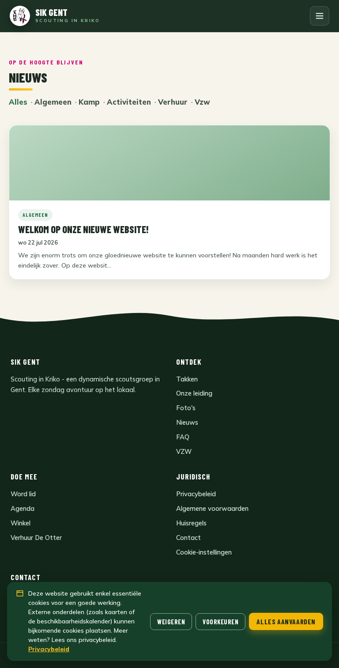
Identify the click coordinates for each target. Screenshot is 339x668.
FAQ (182, 437)
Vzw (202, 101)
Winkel (20, 523)
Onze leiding (194, 393)
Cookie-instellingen (204, 552)
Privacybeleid (196, 494)
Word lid (23, 494)
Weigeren (171, 622)
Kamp (89, 101)
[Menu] (319, 16)
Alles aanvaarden (286, 621)
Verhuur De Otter (36, 537)
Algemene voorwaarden (212, 508)
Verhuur (173, 101)
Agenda (22, 508)
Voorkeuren (220, 622)
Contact (188, 537)
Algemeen (53, 101)
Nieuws (187, 422)
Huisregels (191, 523)
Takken (187, 379)
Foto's (186, 408)
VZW (184, 451)
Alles (18, 101)
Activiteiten (129, 101)
